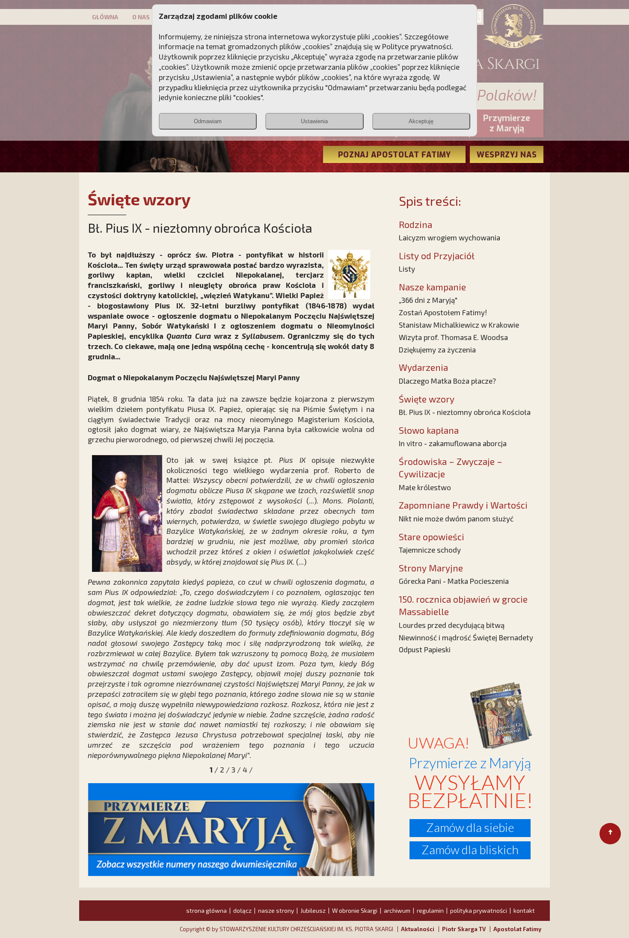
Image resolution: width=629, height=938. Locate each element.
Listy (407, 268)
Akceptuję (421, 121)
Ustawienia (314, 121)
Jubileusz (313, 910)
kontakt (524, 910)
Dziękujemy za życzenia (437, 349)
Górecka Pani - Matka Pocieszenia (454, 581)
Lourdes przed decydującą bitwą (451, 625)
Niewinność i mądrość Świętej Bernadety (466, 637)
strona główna (206, 910)
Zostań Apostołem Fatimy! (443, 312)
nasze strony (276, 910)
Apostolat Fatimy (517, 929)
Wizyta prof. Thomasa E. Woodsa (453, 337)
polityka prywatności (478, 910)
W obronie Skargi (354, 910)
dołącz (242, 910)
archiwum (397, 910)
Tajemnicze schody (430, 549)
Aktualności (417, 929)
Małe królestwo (425, 487)
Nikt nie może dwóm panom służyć (456, 518)
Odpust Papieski (425, 649)
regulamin (430, 910)
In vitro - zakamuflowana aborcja (453, 443)
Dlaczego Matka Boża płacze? (447, 380)
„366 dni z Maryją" (428, 300)
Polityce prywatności (416, 46)
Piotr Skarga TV (464, 929)
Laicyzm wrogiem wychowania (449, 237)
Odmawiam (208, 121)
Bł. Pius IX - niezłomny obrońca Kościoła (465, 412)
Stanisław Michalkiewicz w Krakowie (459, 324)
